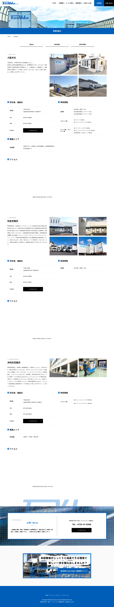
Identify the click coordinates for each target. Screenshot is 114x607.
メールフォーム (33, 130)
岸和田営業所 (82, 44)
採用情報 (99, 3)
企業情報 (61, 3)
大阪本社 (31, 44)
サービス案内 (69, 3)
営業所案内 (78, 3)
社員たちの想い (88, 3)
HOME (54, 3)
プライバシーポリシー (55, 595)
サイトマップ (65, 595)
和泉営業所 (57, 44)
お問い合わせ (109, 3)
